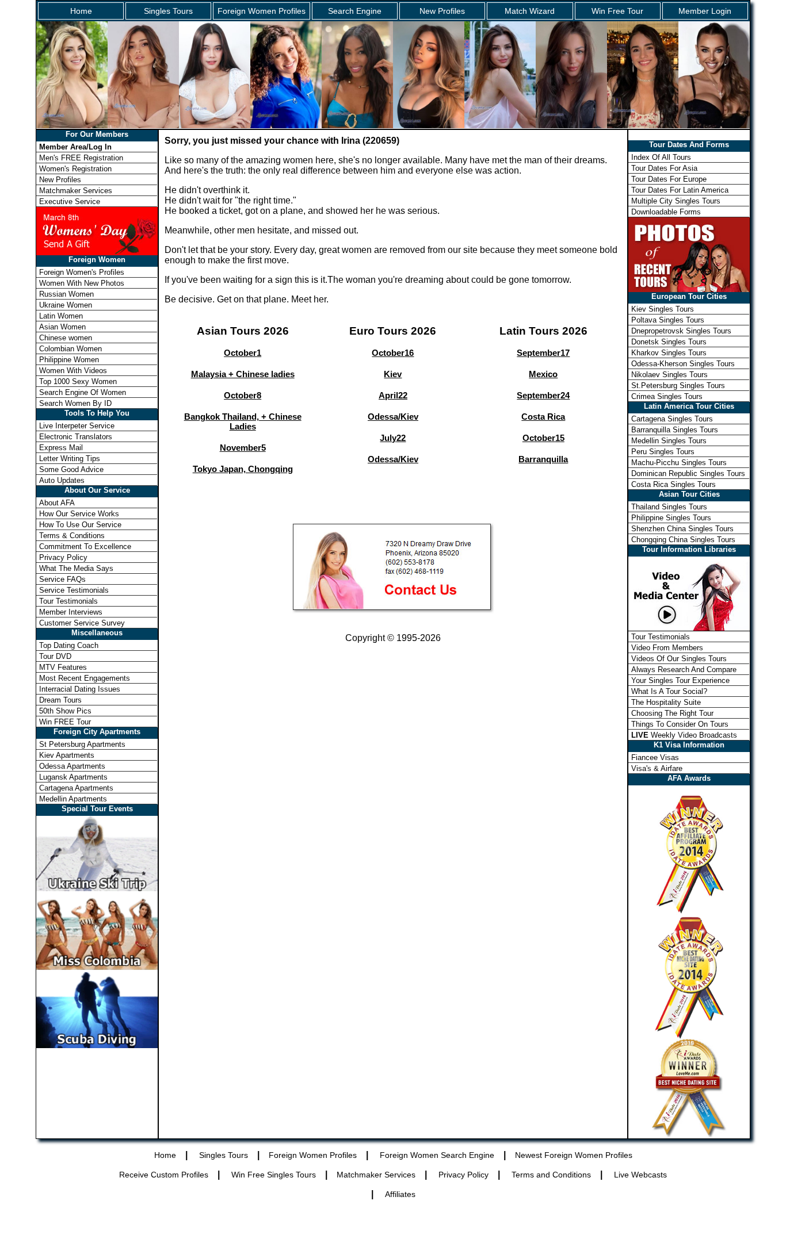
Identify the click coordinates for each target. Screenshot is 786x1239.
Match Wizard (530, 11)
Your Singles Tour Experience (680, 680)
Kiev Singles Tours (662, 309)
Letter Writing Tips (69, 458)
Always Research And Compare (684, 669)
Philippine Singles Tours (671, 517)
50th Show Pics (65, 711)
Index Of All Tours (661, 157)
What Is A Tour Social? (669, 691)
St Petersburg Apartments (82, 744)
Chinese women (65, 337)
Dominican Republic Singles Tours (688, 473)
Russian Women (66, 294)
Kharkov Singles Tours (669, 352)
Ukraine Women (65, 305)
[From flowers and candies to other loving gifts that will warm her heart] (97, 230)
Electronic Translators (75, 436)
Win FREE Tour (65, 722)
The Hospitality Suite (666, 702)
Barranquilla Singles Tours (674, 429)
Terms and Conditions (551, 1174)
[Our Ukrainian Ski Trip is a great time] (97, 888)
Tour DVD (55, 656)
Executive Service (69, 201)
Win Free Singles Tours (273, 1174)
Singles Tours (168, 11)
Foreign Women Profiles (262, 11)
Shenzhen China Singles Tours (682, 528)
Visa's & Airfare (656, 768)
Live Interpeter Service (77, 425)
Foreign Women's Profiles (81, 272)
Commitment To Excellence (85, 546)
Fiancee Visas (655, 757)
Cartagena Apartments (76, 788)
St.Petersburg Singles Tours (678, 385)
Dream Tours (60, 700)
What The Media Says (76, 568)
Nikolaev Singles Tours (669, 374)
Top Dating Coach (68, 645)
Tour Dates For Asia (664, 168)
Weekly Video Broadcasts (684, 735)
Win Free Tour (617, 11)
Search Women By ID (75, 403)
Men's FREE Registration (81, 158)
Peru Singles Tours (663, 451)
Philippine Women (69, 359)
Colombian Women (70, 348)
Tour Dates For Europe (669, 179)
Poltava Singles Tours (667, 320)
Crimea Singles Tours (667, 396)
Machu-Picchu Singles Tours (679, 462)
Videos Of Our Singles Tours (679, 658)
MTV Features (63, 667)
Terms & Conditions (72, 535)
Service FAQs (62, 579)
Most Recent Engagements (84, 678)
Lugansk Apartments (73, 777)
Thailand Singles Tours (669, 506)
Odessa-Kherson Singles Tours (683, 363)
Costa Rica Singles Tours (673, 484)
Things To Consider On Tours (679, 724)
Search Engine (354, 11)
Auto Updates (62, 480)
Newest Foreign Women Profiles (573, 1155)
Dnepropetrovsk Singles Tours (681, 331)
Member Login (704, 11)
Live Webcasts (640, 1174)
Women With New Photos (81, 283)
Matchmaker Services (75, 190)
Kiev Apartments (66, 755)
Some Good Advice (71, 469)
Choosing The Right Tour (672, 713)
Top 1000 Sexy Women (78, 381)
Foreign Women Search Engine (437, 1155)
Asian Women (62, 327)
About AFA (57, 502)
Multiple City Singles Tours (675, 201)
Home (81, 11)
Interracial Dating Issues (79, 689)
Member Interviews (70, 612)
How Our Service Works (79, 513)
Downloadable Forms (666, 212)
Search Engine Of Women (82, 392)
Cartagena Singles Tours (672, 419)
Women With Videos (73, 370)
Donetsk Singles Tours (669, 341)
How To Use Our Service (80, 524)
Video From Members (667, 647)
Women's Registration (75, 168)
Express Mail (61, 447)
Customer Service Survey (82, 623)
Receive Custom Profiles (163, 1174)
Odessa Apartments (72, 766)
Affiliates (400, 1194)
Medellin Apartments (73, 799)
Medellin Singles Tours (669, 440)
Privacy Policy (63, 557)
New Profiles (442, 11)
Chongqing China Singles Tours (683, 539)
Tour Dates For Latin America (679, 190)
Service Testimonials (74, 590)
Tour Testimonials (68, 601)
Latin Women (61, 316)
